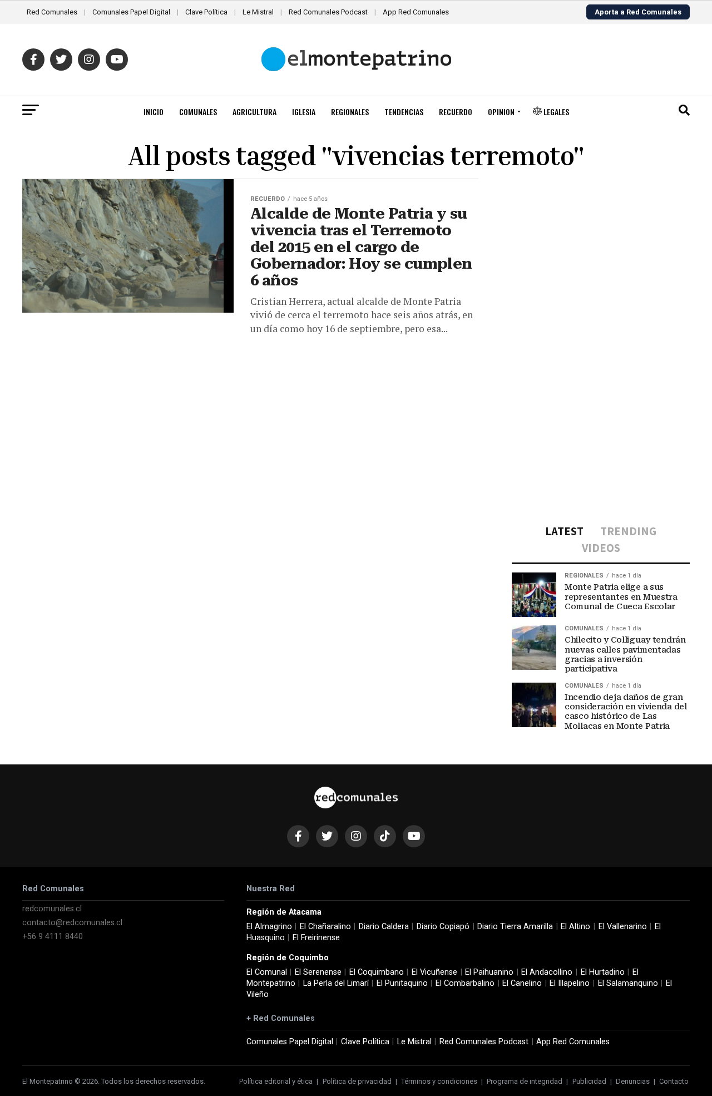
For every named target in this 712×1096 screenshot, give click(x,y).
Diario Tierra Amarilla (515, 926)
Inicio (154, 111)
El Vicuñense (434, 972)
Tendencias (403, 111)
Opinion (501, 111)
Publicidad (589, 1081)
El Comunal (266, 972)
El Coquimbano (376, 972)
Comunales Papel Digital (131, 12)
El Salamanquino (628, 983)
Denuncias (633, 1081)
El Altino (575, 926)
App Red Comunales (416, 12)
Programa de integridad (524, 1081)
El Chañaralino (325, 926)
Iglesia (303, 111)
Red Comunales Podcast (328, 12)
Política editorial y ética (276, 1081)
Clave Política (206, 12)
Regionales (350, 111)
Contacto (674, 1081)
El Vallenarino (623, 926)
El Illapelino (570, 983)
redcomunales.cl (52, 909)
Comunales (198, 111)
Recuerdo (455, 111)
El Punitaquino (402, 983)
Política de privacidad (357, 1081)
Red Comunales (52, 12)
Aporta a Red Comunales (638, 12)
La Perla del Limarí (336, 983)
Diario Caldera (384, 926)
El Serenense (318, 972)
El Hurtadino (603, 972)
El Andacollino (546, 972)
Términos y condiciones (439, 1081)
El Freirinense (316, 937)
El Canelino (522, 983)
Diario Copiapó (443, 926)
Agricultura (254, 111)
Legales (555, 111)
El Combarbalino (465, 983)
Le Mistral (258, 12)
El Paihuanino (489, 972)
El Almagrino (269, 926)
